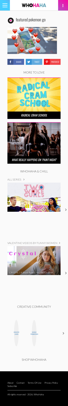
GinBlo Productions (34, 333)
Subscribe (12, 386)
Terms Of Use (34, 382)
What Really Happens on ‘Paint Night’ (34, 160)
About (10, 382)
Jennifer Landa (16, 333)
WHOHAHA (34, 5)
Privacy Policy (51, 382)
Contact (21, 382)
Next (63, 333)
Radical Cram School (34, 115)
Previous (4, 333)
